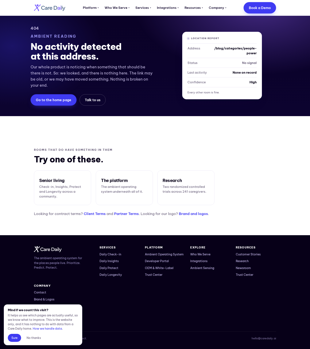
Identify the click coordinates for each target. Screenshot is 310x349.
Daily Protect (109, 268)
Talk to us (92, 100)
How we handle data (47, 328)
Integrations (168, 8)
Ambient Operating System (164, 254)
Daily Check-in (110, 254)
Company (217, 8)
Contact (40, 292)
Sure (14, 338)
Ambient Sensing (202, 268)
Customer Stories (248, 254)
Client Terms (95, 213)
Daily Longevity (111, 275)
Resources (194, 8)
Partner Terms (126, 213)
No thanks (34, 338)
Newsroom (243, 268)
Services (143, 8)
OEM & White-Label (159, 268)
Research (242, 261)
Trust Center (153, 275)
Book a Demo (260, 8)
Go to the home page (53, 100)
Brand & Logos (44, 299)
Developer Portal (157, 261)
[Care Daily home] (49, 7)
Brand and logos (193, 213)
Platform (91, 8)
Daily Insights (109, 261)
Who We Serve (117, 8)
